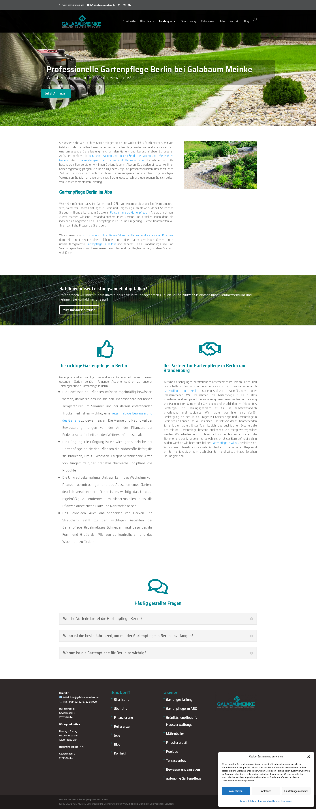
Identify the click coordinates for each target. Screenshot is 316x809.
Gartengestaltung (179, 699)
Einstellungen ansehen (296, 791)
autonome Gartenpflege (184, 778)
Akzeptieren (235, 791)
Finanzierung (188, 21)
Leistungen (165, 21)
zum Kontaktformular (79, 310)
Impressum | (94, 799)
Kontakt (235, 21)
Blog (246, 21)
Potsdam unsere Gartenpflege (128, 212)
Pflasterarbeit (176, 742)
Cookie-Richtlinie (248, 801)
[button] (309, 757)
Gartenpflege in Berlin (180, 390)
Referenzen (208, 21)
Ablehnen (266, 791)
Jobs (222, 21)
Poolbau (172, 751)
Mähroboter (175, 733)
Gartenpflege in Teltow (101, 244)
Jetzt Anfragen (56, 93)
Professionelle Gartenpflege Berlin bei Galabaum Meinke (149, 69)
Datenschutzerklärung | (73, 799)
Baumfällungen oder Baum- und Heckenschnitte (112, 160)
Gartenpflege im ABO (181, 708)
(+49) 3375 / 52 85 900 (73, 5)
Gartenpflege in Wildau (225, 442)
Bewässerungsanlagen (183, 769)
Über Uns (145, 21)
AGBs (105, 799)
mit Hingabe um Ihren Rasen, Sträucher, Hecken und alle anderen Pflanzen (127, 235)
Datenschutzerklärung (269, 801)
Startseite (129, 21)
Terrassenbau (176, 760)
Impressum (286, 801)
